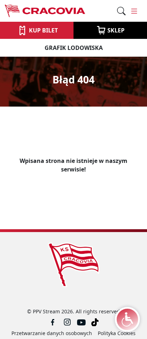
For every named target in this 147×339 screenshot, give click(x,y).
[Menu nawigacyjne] (134, 11)
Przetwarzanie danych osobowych (51, 333)
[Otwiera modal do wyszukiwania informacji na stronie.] (121, 11)
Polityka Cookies (117, 333)
